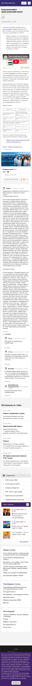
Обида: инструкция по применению (15, 573)
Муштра (5, 603)
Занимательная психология (14, 499)
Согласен (16, 683)
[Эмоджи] (24, 179)
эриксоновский (7, 29)
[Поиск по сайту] (29, 3)
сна (25, 73)
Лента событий (8, 504)
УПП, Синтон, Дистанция (13, 492)
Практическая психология (14, 496)
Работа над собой (11, 480)
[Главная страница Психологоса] (9, 3)
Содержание (10, 475)
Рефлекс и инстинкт (10, 622)
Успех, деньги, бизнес (12, 484)
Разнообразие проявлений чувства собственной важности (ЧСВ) (14, 588)
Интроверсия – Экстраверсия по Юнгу (16, 594)
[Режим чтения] (3, 17)
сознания (12, 73)
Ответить (5, 331)
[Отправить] (27, 179)
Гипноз (5, 147)
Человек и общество (12, 488)
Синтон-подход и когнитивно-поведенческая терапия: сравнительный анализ (15, 568)
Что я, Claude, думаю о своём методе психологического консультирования (16, 554)
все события (24, 541)
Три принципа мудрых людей (13, 575)
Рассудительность (9, 592)
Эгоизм (5, 619)
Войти (24, 3)
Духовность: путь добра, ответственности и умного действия (16, 563)
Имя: (5, 172)
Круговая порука (8, 597)
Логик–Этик (7, 627)
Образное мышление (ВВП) (12, 600)
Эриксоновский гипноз (15, 147)
